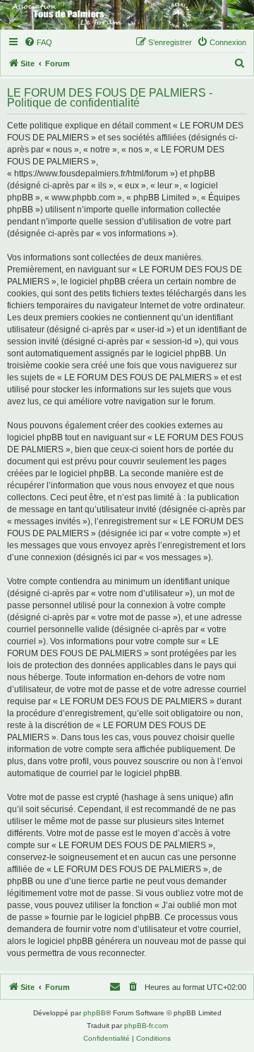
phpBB (94, 1013)
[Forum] (127, 15)
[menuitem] (38, 42)
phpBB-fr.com (146, 1025)
